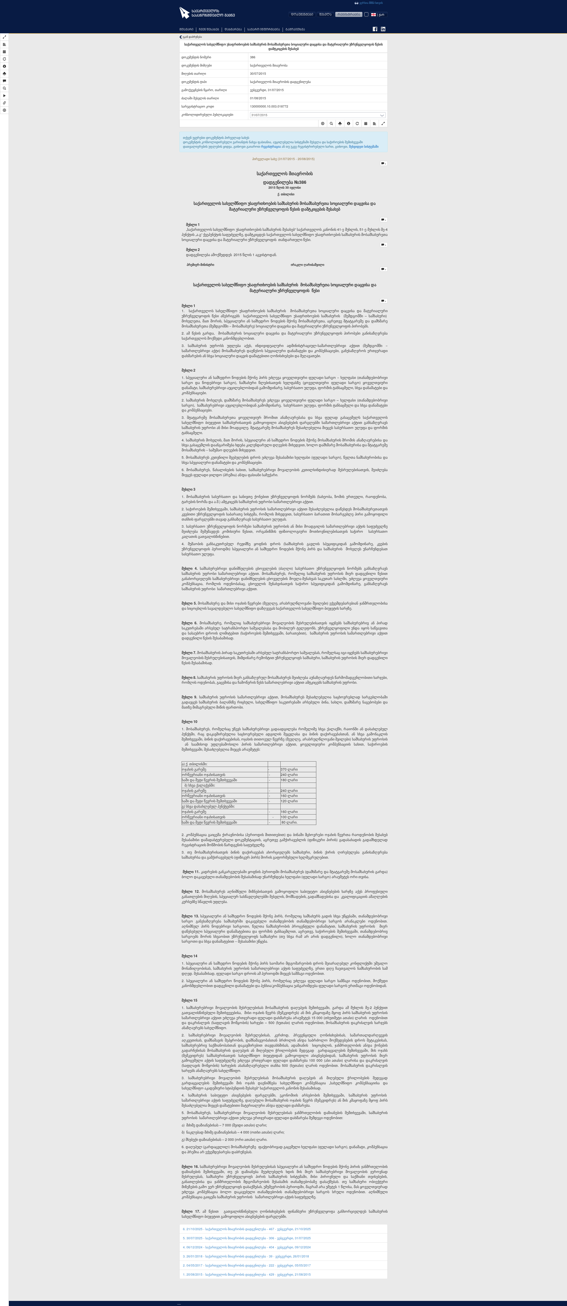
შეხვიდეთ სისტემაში (364, 146)
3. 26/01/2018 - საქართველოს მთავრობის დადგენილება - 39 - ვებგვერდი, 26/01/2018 (246, 1256)
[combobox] (379, 14)
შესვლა (325, 15)
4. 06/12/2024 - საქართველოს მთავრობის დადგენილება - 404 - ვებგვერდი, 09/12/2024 (247, 1247)
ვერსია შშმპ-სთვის (371, 2)
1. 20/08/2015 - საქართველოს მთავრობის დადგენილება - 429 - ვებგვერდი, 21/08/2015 (247, 1274)
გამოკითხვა (295, 29)
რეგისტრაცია (349, 15)
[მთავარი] (207, 13)
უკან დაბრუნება (192, 36)
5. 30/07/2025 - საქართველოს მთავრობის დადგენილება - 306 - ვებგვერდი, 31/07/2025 (247, 1238)
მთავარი (186, 29)
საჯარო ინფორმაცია (263, 29)
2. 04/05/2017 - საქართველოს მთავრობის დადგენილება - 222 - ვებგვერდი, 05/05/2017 (247, 1265)
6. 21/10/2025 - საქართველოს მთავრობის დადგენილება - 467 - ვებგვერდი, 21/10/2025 (247, 1229)
